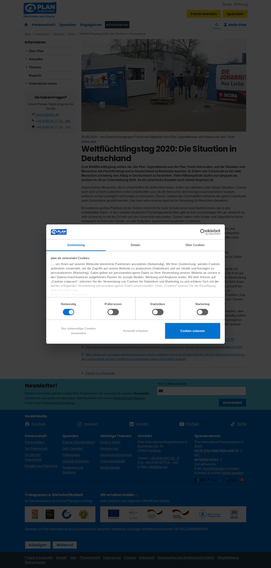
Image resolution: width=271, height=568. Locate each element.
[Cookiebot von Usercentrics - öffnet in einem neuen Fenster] (203, 232)
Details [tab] (135, 245)
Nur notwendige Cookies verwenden (78, 331)
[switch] (113, 312)
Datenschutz (60, 294)
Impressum (80, 294)
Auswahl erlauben (135, 330)
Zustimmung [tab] (76, 245)
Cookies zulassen (192, 330)
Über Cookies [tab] (195, 245)
